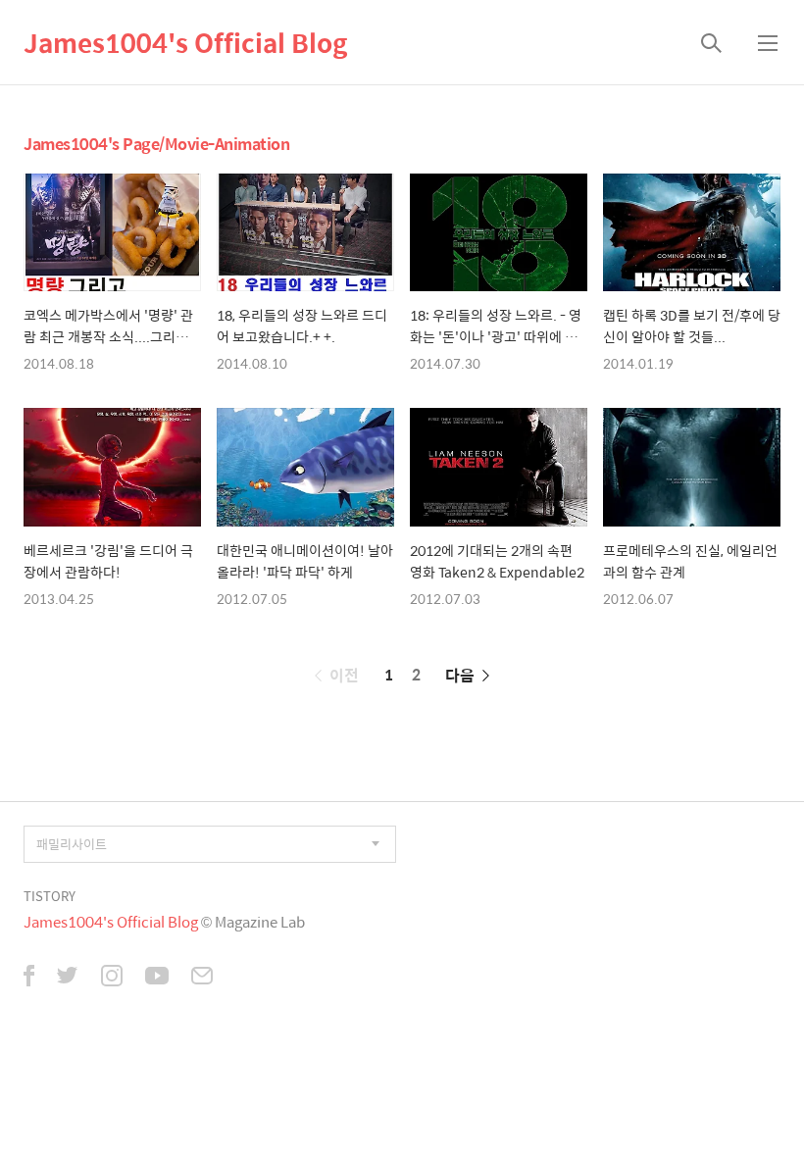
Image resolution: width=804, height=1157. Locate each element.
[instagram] (112, 977)
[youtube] (157, 977)
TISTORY (49, 895)
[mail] (202, 977)
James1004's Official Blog (186, 42)
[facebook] (29, 977)
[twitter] (67, 977)
